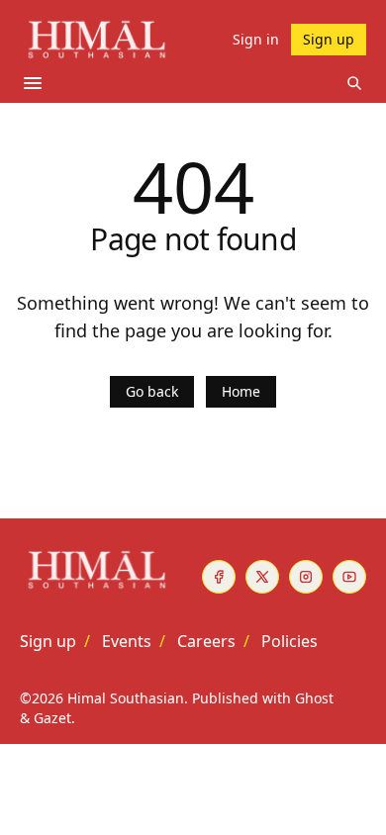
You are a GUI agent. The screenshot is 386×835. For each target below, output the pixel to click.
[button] (48, 641)
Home (241, 391)
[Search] (354, 83)
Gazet (52, 717)
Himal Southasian (125, 698)
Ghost (314, 698)
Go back (152, 391)
